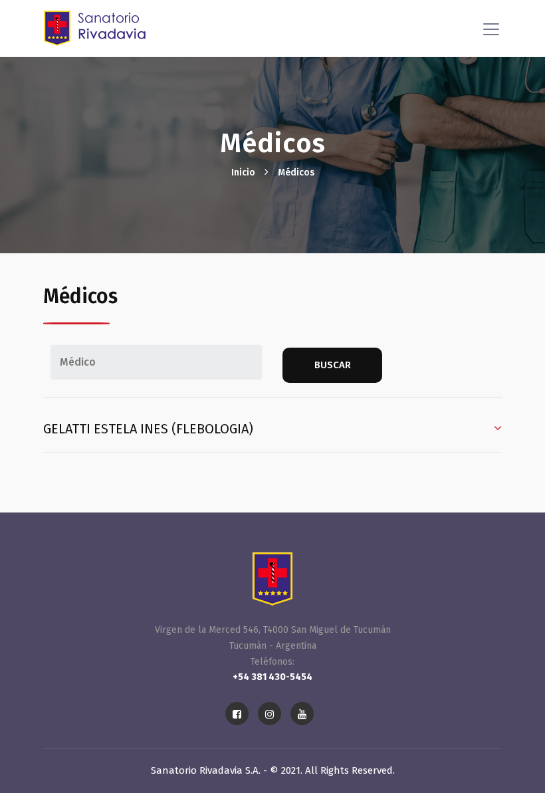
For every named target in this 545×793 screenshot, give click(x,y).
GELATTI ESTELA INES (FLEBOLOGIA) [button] (148, 429)
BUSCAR (332, 365)
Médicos (296, 172)
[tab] (272, 430)
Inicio (243, 172)
